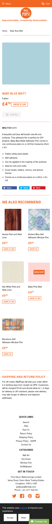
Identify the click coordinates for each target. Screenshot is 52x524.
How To (26, 429)
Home (4, 30)
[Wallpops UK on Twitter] (14, 496)
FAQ (26, 425)
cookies (23, 507)
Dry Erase (26, 458)
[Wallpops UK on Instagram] (38, 496)
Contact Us (26, 444)
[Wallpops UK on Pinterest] (30, 496)
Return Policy (26, 433)
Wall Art (26, 455)
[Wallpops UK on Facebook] (22, 496)
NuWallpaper (26, 466)
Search (26, 422)
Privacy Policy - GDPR (26, 440)
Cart (47, 3)
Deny (23, 518)
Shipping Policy (26, 437)
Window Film (26, 462)
